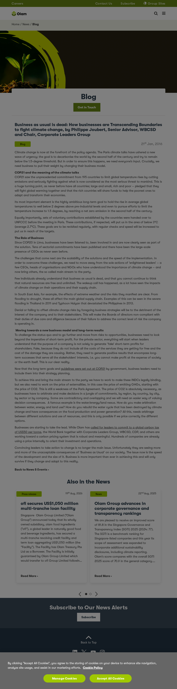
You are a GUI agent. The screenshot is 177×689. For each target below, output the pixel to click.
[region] (88, 670)
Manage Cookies (64, 678)
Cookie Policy (93, 667)
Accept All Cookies (111, 678)
